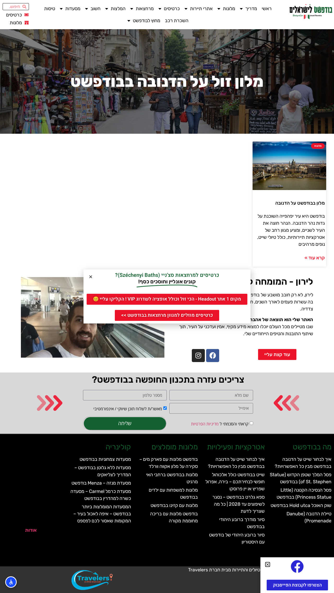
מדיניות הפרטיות (205, 424)
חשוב (95, 8)
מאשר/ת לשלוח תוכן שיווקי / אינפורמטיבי (127, 409)
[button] (91, 277)
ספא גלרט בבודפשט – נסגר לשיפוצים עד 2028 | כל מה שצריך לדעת (238, 504)
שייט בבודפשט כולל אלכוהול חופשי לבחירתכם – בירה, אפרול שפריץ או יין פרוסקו (235, 482)
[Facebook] (212, 355)
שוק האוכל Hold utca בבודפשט (301, 505)
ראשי (267, 8)
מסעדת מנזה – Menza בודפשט (101, 483)
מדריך (251, 8)
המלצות (118, 8)
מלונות (229, 8)
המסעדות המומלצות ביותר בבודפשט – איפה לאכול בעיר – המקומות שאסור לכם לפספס (102, 514)
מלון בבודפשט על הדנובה (300, 203)
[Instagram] (198, 355)
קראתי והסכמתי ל (219, 424)
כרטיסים (172, 8)
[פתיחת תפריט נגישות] (11, 582)
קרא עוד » (315, 258)
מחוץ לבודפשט (146, 20)
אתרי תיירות (201, 8)
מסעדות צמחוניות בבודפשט (105, 459)
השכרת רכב (176, 20)
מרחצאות (145, 8)
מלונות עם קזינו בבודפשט (174, 505)
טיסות (49, 8)
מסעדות (72, 8)
